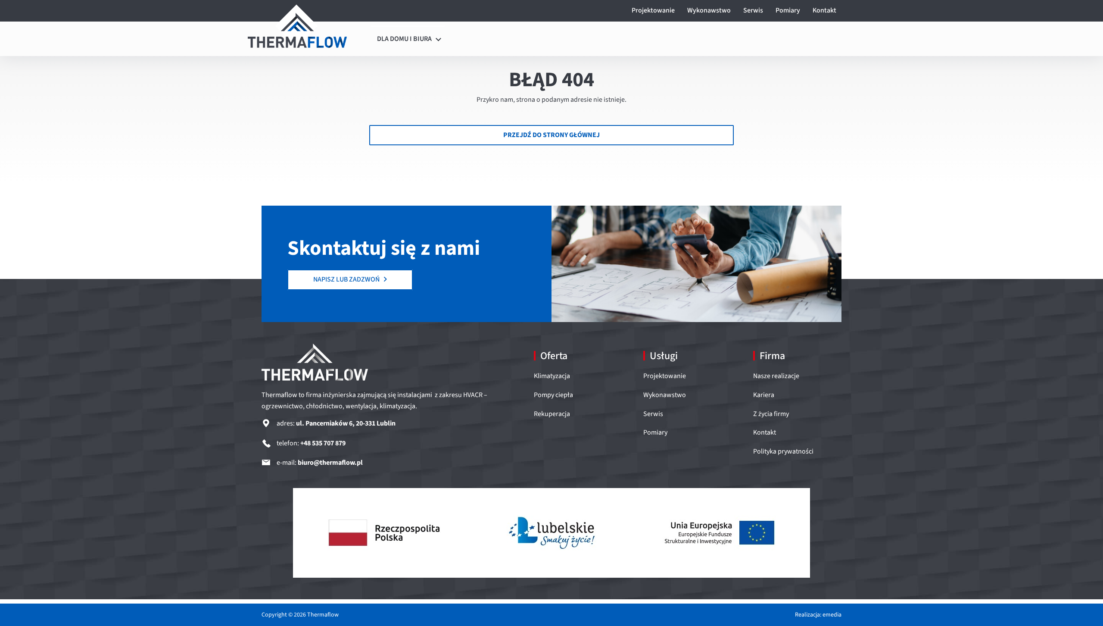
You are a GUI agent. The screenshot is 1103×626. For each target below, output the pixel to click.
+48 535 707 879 (323, 443)
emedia (832, 614)
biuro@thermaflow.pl (330, 462)
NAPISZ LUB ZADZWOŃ (347, 279)
